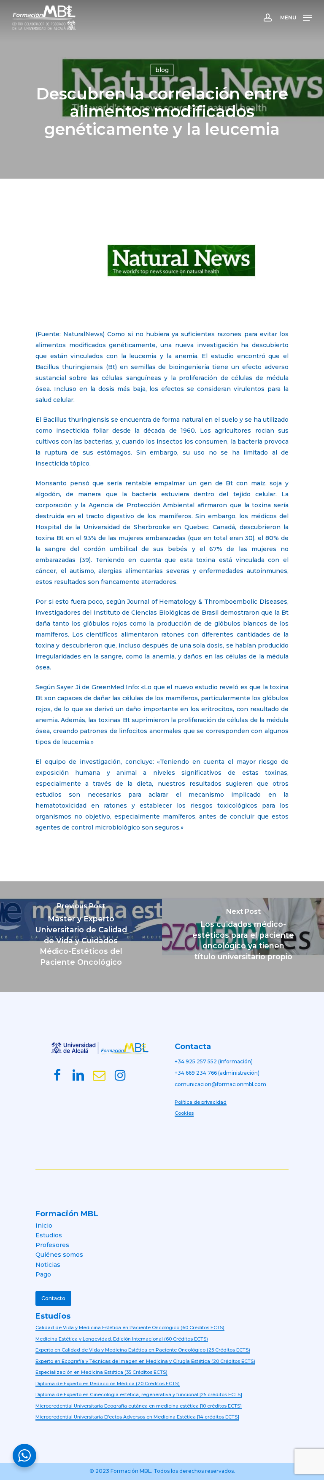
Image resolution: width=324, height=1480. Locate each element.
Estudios (48, 1235)
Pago (43, 1274)
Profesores (52, 1245)
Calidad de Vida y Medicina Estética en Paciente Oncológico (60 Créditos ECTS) (129, 1327)
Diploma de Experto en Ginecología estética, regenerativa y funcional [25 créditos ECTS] (138, 1394)
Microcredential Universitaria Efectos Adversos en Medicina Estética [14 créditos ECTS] (137, 1417)
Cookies (184, 1113)
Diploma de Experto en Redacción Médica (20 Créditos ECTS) (107, 1383)
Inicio (43, 1225)
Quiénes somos (59, 1254)
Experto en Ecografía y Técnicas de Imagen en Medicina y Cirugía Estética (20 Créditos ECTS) (145, 1361)
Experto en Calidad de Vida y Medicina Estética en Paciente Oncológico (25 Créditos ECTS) (142, 1350)
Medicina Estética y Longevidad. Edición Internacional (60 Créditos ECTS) (121, 1339)
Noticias (47, 1265)
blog (162, 70)
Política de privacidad (201, 1102)
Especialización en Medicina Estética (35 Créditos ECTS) (101, 1372)
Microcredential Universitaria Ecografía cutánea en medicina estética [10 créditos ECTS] (138, 1406)
